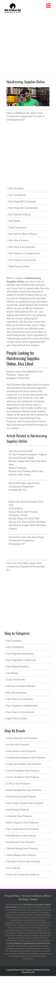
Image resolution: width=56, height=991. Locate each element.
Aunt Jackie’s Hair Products (21, 751)
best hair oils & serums (33, 414)
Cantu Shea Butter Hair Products (23, 764)
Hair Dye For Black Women (22, 234)
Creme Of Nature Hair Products (22, 777)
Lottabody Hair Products (19, 816)
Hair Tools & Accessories (21, 247)
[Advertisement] (28, 43)
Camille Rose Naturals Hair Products (25, 757)
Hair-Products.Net (25, 285)
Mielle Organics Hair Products (22, 822)
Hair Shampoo (16, 188)
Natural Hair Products (23, 970)
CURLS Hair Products (18, 783)
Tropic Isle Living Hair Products (22, 874)
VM (33, 972)
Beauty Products (17, 468)
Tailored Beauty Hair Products (22, 848)
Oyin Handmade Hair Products (22, 829)
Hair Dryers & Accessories (22, 260)
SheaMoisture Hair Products (21, 835)
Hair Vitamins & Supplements (24, 253)
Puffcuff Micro (16, 508)
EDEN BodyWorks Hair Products (23, 790)
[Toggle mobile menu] (49, 6)
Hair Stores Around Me (21, 451)
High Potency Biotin (18, 266)
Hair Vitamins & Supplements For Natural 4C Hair (30, 943)
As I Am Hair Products (17, 744)
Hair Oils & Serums (18, 240)
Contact (34, 899)
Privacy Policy (12, 896)
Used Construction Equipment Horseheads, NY (24, 486)
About (47, 896)
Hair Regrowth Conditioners (23, 208)
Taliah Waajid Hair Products (21, 855)
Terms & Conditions (32, 896)
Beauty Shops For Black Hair (24, 518)
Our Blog (23, 899)
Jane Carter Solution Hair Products (24, 803)
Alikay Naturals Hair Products (21, 738)
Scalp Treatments (17, 227)
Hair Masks (14, 221)
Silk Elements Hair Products (21, 796)
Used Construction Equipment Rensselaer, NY (26, 540)
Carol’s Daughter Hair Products (22, 770)
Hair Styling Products (19, 214)
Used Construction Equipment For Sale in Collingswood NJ (25, 116)
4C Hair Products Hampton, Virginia (28, 454)
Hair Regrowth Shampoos (22, 201)
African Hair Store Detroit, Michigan (27, 522)
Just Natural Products (17, 809)
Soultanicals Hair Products (20, 842)
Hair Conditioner (17, 195)
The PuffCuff (13, 868)
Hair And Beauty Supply (21, 458)
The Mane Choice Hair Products (23, 861)
